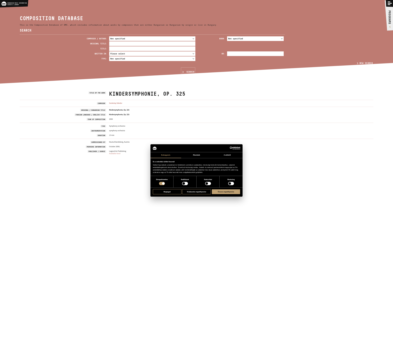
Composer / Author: (97, 38)
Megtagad (167, 192)
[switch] (185, 183)
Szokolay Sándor (115, 103)
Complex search (363, 67)
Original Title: (98, 43)
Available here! (115, 153)
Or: (223, 53)
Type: (104, 58)
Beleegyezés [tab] (165, 155)
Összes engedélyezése (226, 192)
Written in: (101, 53)
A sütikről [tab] (227, 155)
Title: (103, 48)
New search (366, 63)
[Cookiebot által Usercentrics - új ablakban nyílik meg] (231, 148)
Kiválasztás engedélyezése (196, 192)
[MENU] (389, 3)
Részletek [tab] (196, 155)
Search (190, 71)
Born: (222, 38)
